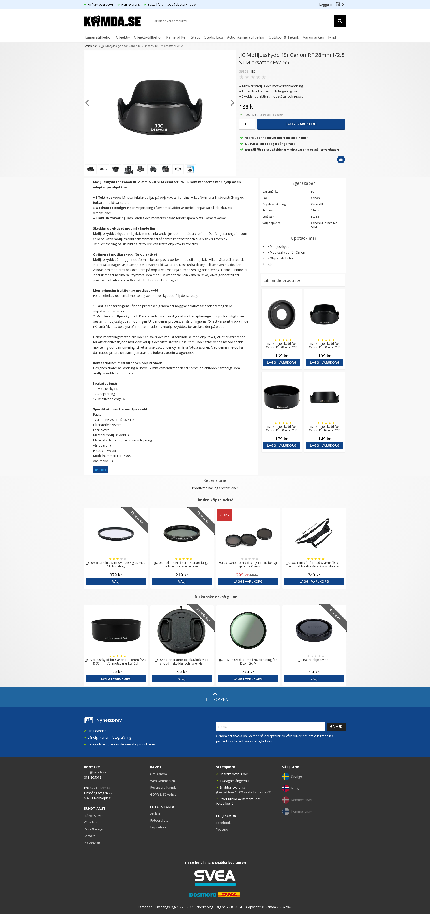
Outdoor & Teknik (284, 37)
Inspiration (158, 827)
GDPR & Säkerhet (163, 794)
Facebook (223, 823)
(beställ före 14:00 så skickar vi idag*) (243, 792)
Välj (115, 581)
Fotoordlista (159, 820)
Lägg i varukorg (301, 124)
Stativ (195, 37)
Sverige (296, 776)
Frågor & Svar (93, 816)
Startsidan (91, 46)
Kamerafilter (176, 37)
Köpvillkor (90, 822)
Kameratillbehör (98, 37)
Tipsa (102, 470)
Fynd (332, 37)
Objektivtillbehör (148, 37)
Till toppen (215, 699)
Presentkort (92, 842)
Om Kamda (158, 774)
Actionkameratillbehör (246, 37)
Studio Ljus (213, 37)
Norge (296, 788)
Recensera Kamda (163, 787)
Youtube (222, 829)
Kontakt (89, 836)
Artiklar (155, 814)
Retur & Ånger (93, 829)
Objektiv (123, 37)
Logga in (325, 4)
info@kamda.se (95, 772)
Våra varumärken (162, 781)
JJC (253, 71)
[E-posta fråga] (341, 159)
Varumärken (313, 37)
